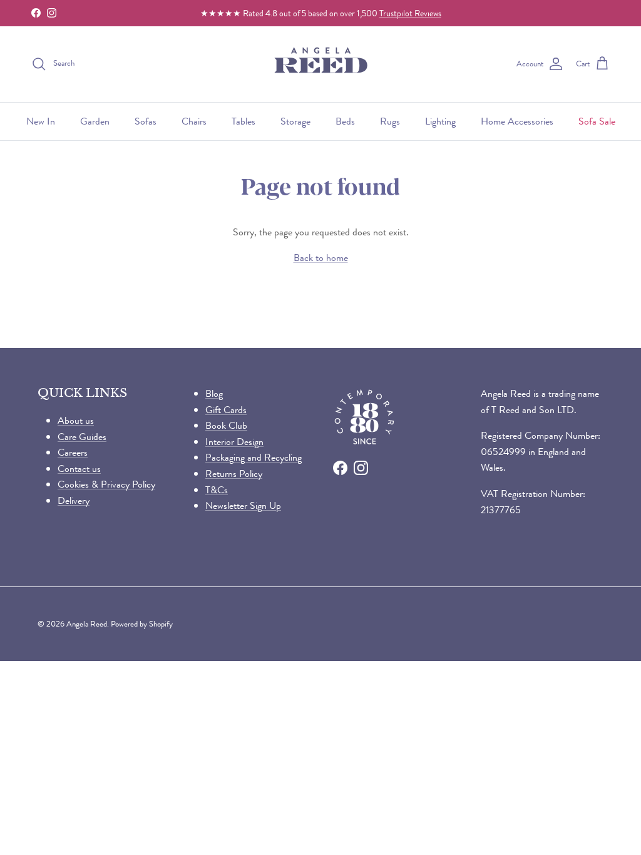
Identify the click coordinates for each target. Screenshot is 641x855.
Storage (295, 121)
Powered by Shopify (142, 624)
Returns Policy (233, 473)
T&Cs (216, 490)
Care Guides (82, 436)
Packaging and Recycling (253, 457)
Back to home (321, 257)
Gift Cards (226, 409)
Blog (214, 393)
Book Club (226, 425)
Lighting (440, 121)
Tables (243, 121)
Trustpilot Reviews (410, 13)
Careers (73, 452)
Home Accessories (517, 121)
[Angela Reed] (320, 64)
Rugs (390, 121)
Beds (345, 121)
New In (40, 121)
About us (76, 420)
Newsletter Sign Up (243, 505)
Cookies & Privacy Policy (106, 484)
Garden (95, 121)
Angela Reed (86, 624)
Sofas (145, 121)
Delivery (74, 500)
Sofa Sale (596, 121)
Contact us (79, 468)
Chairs (194, 121)
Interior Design (234, 441)
